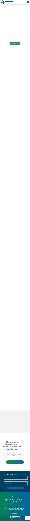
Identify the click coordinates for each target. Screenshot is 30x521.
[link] (10, 67)
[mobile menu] (28, 2)
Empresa (6, 496)
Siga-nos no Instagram (20, 427)
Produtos (10, 496)
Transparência (15, 513)
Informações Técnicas (17, 496)
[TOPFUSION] (7, 2)
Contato (24, 496)
